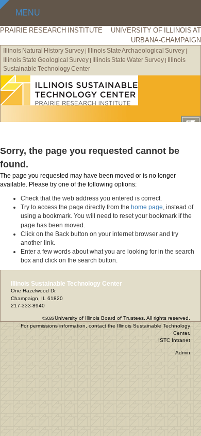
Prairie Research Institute (51, 30)
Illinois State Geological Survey (46, 60)
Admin (182, 352)
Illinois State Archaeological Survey (136, 50)
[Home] (100, 90)
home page (147, 207)
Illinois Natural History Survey (43, 50)
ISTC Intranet (174, 340)
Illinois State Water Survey (128, 60)
